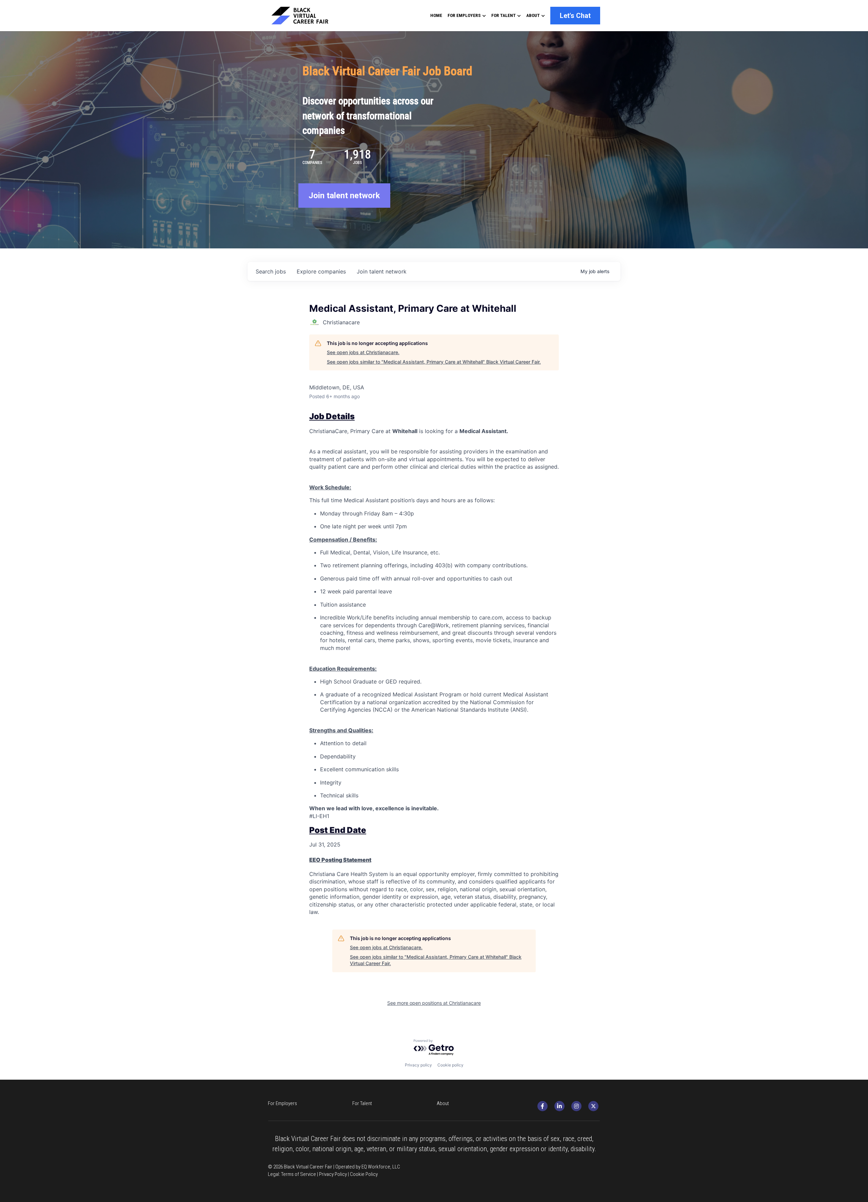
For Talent (362, 1103)
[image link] (306, 15)
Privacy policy (418, 1064)
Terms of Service (298, 1174)
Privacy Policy (333, 1174)
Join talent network (344, 195)
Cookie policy (450, 1064)
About (443, 1103)
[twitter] (593, 1106)
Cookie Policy (364, 1174)
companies (321, 271)
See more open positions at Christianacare (434, 1003)
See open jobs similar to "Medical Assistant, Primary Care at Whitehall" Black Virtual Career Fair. (434, 362)
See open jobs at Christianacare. (363, 352)
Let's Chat (575, 16)
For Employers (282, 1103)
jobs (271, 271)
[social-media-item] (542, 1106)
